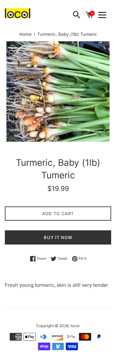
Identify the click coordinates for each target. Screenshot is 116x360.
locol (75, 325)
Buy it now (58, 237)
